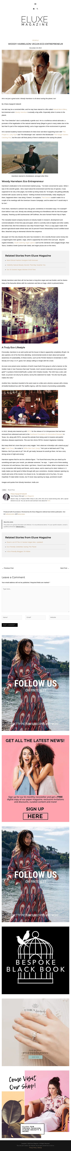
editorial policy (10, 514)
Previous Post (8, 568)
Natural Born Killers (60, 109)
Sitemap (40, 1147)
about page (21, 514)
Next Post (64, 568)
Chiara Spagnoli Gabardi (19, 494)
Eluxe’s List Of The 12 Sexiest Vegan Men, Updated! (25, 542)
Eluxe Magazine (29, 496)
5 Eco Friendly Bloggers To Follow (18, 551)
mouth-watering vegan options (24, 243)
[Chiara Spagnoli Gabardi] (6, 497)
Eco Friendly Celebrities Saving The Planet (21, 547)
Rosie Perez (9, 448)
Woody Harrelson (21, 112)
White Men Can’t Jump (32, 448)
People (35, 40)
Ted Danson (46, 197)
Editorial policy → (20, 526)
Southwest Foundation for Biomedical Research (46, 434)
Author (4, 490)
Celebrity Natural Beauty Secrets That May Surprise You (26, 265)
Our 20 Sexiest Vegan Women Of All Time (21, 269)
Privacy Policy (33, 1147)
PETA (29, 431)
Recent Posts (11, 490)
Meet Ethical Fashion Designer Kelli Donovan (22, 260)
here (48, 500)
